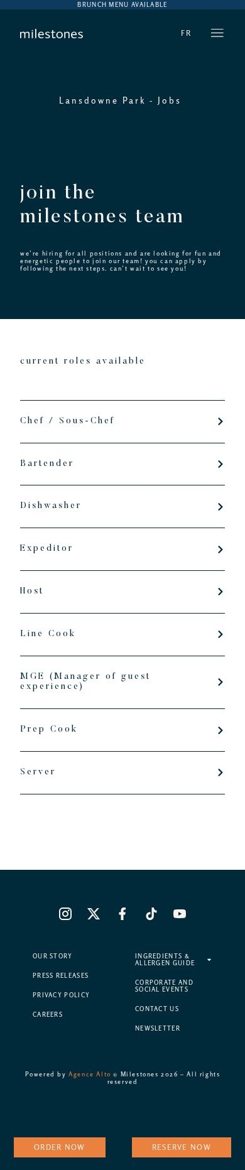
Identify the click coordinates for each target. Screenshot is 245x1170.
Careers (48, 1014)
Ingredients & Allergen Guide (165, 960)
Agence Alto (89, 1074)
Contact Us (157, 1008)
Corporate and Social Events (164, 986)
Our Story (53, 956)
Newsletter (157, 1028)
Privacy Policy (61, 995)
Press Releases (61, 975)
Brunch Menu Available (122, 4)
